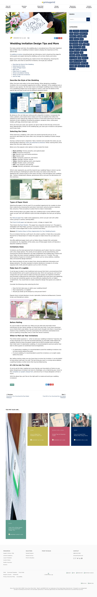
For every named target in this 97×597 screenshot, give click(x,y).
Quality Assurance (7, 562)
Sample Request (29, 553)
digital (86, 41)
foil (84, 44)
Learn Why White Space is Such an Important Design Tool (15, 529)
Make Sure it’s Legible (19, 71)
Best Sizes (16, 69)
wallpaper (72, 68)
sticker (71, 66)
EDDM (80, 44)
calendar (80, 36)
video (87, 66)
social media (84, 63)
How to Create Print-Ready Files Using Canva (81, 435)
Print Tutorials (77, 60)
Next (54, 396)
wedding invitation (17, 54)
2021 (71, 30)
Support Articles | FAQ (8, 553)
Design (12, 384)
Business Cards (83, 33)
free (88, 44)
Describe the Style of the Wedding (23, 64)
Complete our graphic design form (22, 371)
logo (81, 52)
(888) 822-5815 (77, 553)
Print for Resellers (30, 557)
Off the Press (73, 58)
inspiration (83, 49)
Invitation (76, 52)
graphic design (77, 47)
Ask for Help (16, 76)
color (71, 39)
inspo (71, 52)
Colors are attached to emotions (35, 142)
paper (79, 58)
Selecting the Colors (19, 66)
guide (83, 47)
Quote (84, 60)
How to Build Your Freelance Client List (36, 435)
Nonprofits (84, 55)
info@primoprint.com (78, 555)
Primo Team (85, 58)
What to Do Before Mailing (21, 73)
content (76, 39)
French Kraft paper (18, 222)
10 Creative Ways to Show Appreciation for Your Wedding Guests (35, 231)
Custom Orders (7, 560)
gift (71, 47)
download (75, 44)
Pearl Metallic (24, 225)
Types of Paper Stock (19, 67)
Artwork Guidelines (7, 555)
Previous (17, 396)
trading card (81, 66)
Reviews (5, 564)
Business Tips (73, 36)
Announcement (84, 30)
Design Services (74, 41)
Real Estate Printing (75, 63)
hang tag (72, 49)
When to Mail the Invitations (21, 74)
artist (71, 33)
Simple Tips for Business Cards (58, 435)
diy (70, 44)
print (71, 60)
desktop (81, 41)
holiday (78, 49)
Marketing (72, 55)
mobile (78, 55)
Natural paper (17, 217)
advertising (76, 30)
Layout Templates (7, 557)
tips (76, 66)
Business (76, 33)
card (85, 36)
